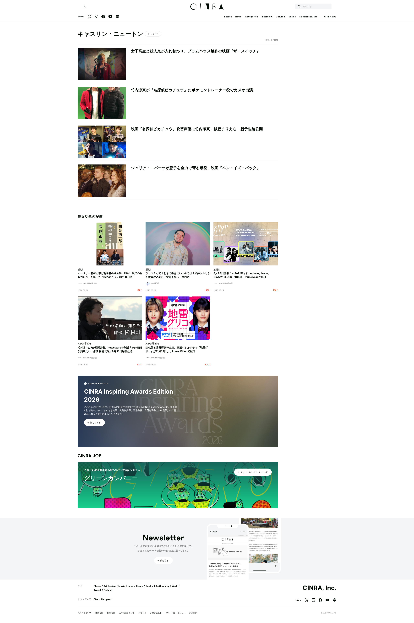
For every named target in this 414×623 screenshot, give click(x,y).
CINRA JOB (330, 16)
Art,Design (110, 586)
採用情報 (111, 613)
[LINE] (117, 17)
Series (292, 16)
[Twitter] (89, 17)
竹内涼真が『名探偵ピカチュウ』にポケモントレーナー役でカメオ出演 (192, 90)
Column (280, 16)
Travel (97, 590)
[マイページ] (84, 6)
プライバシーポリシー (175, 613)
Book (148, 586)
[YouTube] (110, 16)
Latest (228, 16)
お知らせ (142, 613)
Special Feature (308, 16)
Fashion (108, 590)
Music (97, 586)
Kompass (106, 599)
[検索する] (299, 6)
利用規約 (193, 613)
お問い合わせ (156, 613)
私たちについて (84, 613)
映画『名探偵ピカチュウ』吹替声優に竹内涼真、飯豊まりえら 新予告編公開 (197, 129)
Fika (96, 599)
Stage (139, 586)
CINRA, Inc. (319, 587)
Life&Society (161, 586)
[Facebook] (103, 17)
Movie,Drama (125, 586)
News (238, 16)
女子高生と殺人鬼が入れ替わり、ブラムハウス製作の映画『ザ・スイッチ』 (195, 51)
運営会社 (99, 613)
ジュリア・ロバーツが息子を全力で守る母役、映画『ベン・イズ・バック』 (195, 168)
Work (175, 586)
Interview (266, 16)
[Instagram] (96, 17)
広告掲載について (126, 613)
